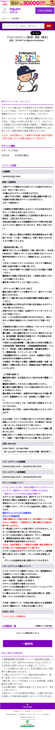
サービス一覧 (36, 711)
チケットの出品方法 (11, 516)
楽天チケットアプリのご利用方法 (16, 512)
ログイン (6, 18)
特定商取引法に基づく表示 (27, 714)
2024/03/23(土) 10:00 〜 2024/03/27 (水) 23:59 (21, 466)
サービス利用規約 (43, 714)
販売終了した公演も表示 (44, 626)
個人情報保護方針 (11, 714)
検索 (49, 25)
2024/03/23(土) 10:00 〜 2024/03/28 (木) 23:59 (21, 476)
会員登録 (15, 18)
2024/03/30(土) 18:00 (11, 176)
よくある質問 (26, 711)
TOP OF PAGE (27, 707)
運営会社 (17, 711)
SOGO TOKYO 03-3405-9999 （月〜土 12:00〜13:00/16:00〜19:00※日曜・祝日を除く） (27, 450)
